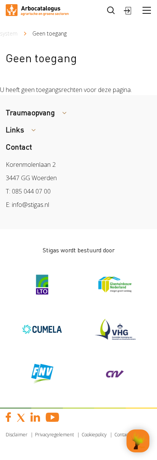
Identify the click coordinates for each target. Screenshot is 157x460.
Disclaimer (16, 434)
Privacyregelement (54, 434)
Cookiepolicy (94, 434)
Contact (122, 434)
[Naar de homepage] (37, 9)
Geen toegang (49, 33)
